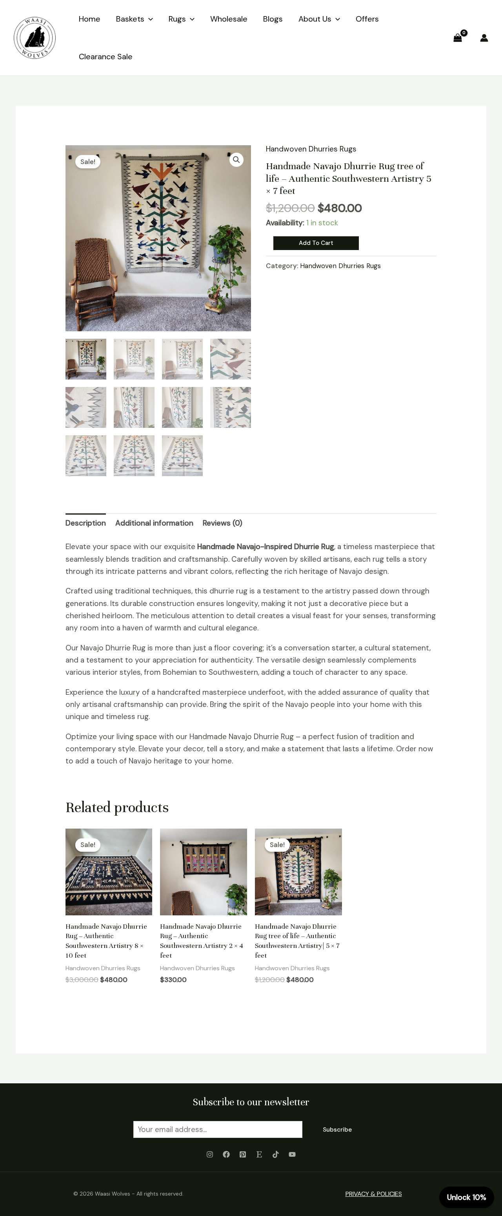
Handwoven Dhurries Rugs (311, 149)
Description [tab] (85, 523)
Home (89, 19)
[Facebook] (226, 1154)
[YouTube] (292, 1154)
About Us (314, 19)
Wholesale (228, 19)
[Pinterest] (242, 1154)
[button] (236, 160)
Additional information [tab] (154, 523)
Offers (367, 19)
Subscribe (337, 1130)
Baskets (130, 19)
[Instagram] (209, 1154)
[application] (148, 19)
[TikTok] (275, 1154)
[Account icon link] (484, 38)
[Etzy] (259, 1154)
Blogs (273, 19)
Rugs (177, 19)
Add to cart (316, 243)
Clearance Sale (106, 56)
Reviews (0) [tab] (222, 523)
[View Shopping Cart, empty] (458, 37)
